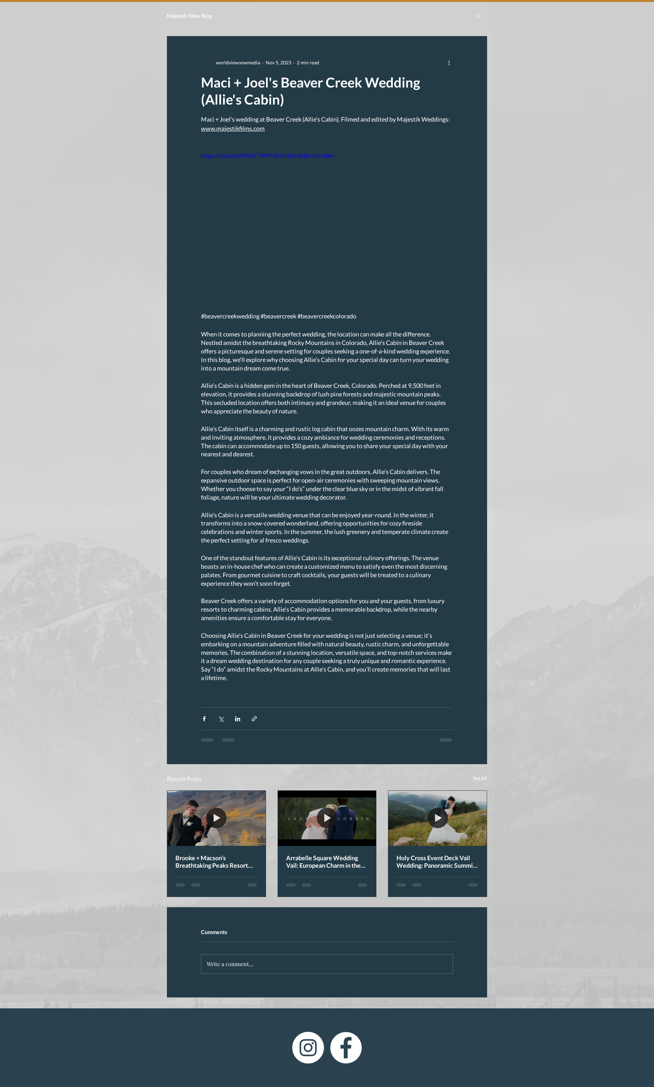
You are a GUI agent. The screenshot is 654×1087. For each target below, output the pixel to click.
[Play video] (327, 222)
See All (480, 778)
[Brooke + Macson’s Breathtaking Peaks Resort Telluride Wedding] (216, 818)
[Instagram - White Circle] (308, 1053)
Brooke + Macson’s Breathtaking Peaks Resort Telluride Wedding (211, 861)
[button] (478, 15)
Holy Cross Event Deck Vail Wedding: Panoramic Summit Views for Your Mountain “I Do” (435, 861)
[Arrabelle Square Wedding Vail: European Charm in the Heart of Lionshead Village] (327, 818)
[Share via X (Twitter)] (221, 718)
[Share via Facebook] (204, 718)
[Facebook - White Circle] (346, 1053)
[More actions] (449, 62)
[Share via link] (254, 718)
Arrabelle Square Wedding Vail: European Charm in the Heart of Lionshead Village (323, 861)
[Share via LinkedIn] (237, 718)
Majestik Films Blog (189, 16)
